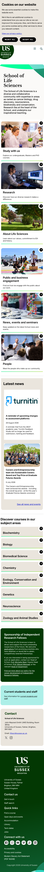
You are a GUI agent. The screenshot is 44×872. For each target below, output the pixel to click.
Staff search (9, 803)
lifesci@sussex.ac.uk (18, 733)
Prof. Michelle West (19, 662)
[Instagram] (11, 737)
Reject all (10, 39)
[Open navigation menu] (34, 48)
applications (9, 649)
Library (7, 824)
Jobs (6, 832)
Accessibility (9, 848)
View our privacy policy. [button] (12, 33)
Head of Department (19, 667)
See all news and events (29, 504)
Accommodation (11, 820)
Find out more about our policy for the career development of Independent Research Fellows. (19, 673)
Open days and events (13, 817)
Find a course (9, 813)
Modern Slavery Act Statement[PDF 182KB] (17, 857)
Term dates (9, 828)
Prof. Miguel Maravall (21, 664)
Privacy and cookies (12, 852)
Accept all (27, 39)
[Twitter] (6, 737)
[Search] (41, 50)
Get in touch (9, 799)
